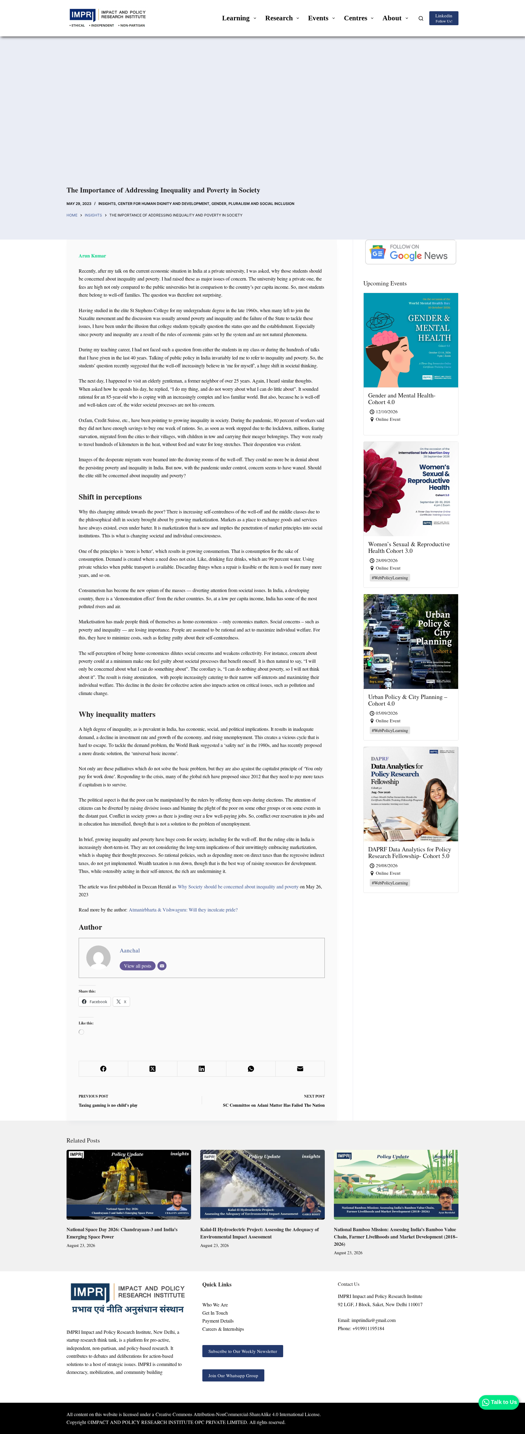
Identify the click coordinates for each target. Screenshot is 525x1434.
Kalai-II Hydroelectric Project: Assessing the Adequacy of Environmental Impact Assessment (259, 1233)
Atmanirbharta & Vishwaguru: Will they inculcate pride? (183, 909)
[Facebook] (103, 1069)
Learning (236, 18)
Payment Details (218, 1320)
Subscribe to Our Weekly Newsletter (242, 1351)
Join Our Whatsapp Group (233, 1375)
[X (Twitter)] (152, 1069)
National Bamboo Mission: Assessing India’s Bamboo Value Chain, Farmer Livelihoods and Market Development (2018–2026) (396, 1236)
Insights (107, 203)
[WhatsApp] (251, 1069)
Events (318, 18)
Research (279, 18)
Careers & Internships (223, 1329)
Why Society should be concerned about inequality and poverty (238, 886)
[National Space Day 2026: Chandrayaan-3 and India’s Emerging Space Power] (129, 1185)
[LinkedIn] (202, 1069)
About (392, 18)
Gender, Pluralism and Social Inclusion (252, 203)
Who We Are (215, 1304)
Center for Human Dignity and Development (163, 203)
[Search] (421, 18)
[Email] (161, 965)
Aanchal (130, 950)
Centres (355, 18)
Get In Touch (215, 1313)
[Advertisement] (262, 118)
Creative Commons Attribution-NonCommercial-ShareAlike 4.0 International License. (238, 1414)
